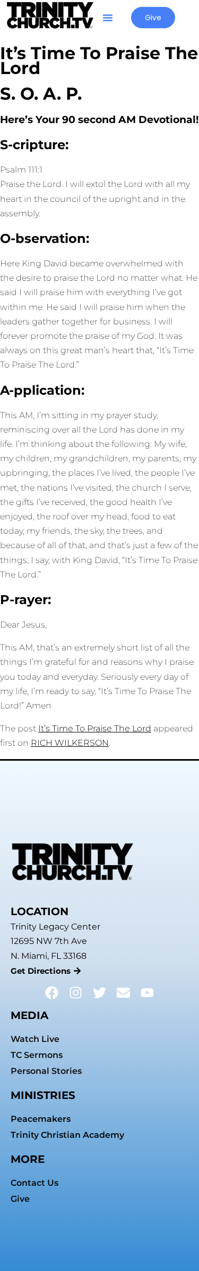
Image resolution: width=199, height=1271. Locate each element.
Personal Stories (46, 1071)
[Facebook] (51, 992)
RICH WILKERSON (70, 743)
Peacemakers (41, 1119)
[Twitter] (99, 992)
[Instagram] (75, 992)
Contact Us (34, 1183)
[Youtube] (147, 992)
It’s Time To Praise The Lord (94, 728)
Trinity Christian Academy (67, 1135)
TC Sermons (37, 1055)
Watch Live (35, 1039)
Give (20, 1199)
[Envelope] (123, 992)
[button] (108, 18)
